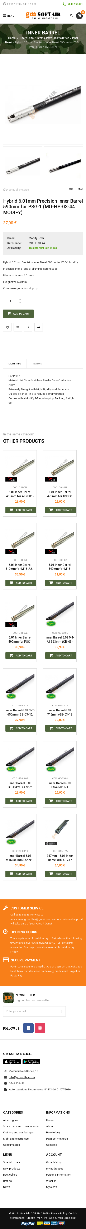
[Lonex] (51, 623)
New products (11, 1168)
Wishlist (51, 1180)
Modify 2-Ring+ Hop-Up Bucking (44, 398)
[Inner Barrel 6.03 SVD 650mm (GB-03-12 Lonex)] (19, 685)
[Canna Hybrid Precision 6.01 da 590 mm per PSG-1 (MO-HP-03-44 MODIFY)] (22, 166)
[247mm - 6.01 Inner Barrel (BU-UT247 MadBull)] (59, 830)
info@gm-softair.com (22, 1077)
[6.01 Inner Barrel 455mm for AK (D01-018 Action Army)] (19, 467)
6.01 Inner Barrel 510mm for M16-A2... (19, 567)
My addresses (54, 1168)
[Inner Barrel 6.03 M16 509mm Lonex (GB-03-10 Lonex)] (19, 830)
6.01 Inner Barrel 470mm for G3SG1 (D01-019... (59, 494)
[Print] (38, 327)
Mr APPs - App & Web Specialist (56, 1217)
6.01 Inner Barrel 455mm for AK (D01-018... (20, 494)
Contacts (51, 1144)
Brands (7, 1180)
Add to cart (23, 510)
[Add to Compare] (18, 327)
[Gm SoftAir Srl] (43, 15)
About (50, 1126)
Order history (54, 1162)
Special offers (11, 1162)
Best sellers (10, 1174)
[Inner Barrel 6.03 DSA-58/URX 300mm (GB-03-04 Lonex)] (59, 758)
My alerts (51, 1187)
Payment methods (57, 1138)
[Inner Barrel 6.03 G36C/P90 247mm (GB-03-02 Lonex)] (19, 758)
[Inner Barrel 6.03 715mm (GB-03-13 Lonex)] (59, 685)
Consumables (11, 1144)
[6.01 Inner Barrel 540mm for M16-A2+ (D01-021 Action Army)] (59, 539)
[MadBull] (51, 841)
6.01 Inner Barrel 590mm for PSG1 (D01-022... (20, 640)
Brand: (11, 238)
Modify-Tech (36, 238)
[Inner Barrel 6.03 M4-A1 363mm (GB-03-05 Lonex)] (59, 612)
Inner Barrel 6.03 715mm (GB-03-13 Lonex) (59, 712)
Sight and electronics (16, 1138)
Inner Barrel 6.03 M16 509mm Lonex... (20, 858)
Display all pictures (17, 189)
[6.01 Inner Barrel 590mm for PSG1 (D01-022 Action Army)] (19, 612)
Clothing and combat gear (18, 1132)
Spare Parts (27, 37)
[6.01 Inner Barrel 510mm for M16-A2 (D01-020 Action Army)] (19, 539)
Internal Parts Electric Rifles (53, 37)
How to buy (53, 1132)
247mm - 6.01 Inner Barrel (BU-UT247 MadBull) (60, 858)
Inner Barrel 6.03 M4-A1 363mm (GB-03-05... (60, 640)
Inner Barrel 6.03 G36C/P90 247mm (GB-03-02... (20, 785)
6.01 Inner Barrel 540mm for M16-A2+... (59, 567)
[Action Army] (11, 477)
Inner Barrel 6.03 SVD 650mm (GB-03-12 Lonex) (19, 712)
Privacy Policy (59, 1213)
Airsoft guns (10, 1120)
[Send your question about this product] (28, 327)
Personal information (58, 1174)
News (6, 1187)
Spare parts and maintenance (20, 1126)
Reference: (14, 243)
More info (15, 363)
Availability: (14, 247)
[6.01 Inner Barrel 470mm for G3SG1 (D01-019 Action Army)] (59, 467)
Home (11, 37)
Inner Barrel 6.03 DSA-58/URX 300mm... (59, 785)
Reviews (37, 363)
